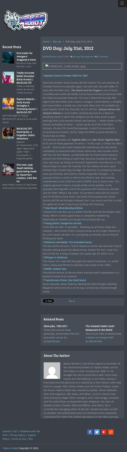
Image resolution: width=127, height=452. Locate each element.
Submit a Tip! (9, 431)
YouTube (103, 432)
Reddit (110, 432)
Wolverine (50, 242)
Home (46, 41)
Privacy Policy (17, 435)
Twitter (97, 432)
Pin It (72, 301)
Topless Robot (10, 448)
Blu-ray (57, 41)
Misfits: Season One (55, 268)
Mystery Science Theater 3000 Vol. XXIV (65, 75)
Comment (102, 56)
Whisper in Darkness (55, 257)
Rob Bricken (51, 56)
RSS (31, 438)
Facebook (90, 432)
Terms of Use (18, 438)
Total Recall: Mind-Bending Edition (63, 208)
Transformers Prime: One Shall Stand (65, 280)
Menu (122, 3)
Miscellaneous (87, 56)
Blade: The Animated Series (76, 242)
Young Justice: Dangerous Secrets (63, 223)
